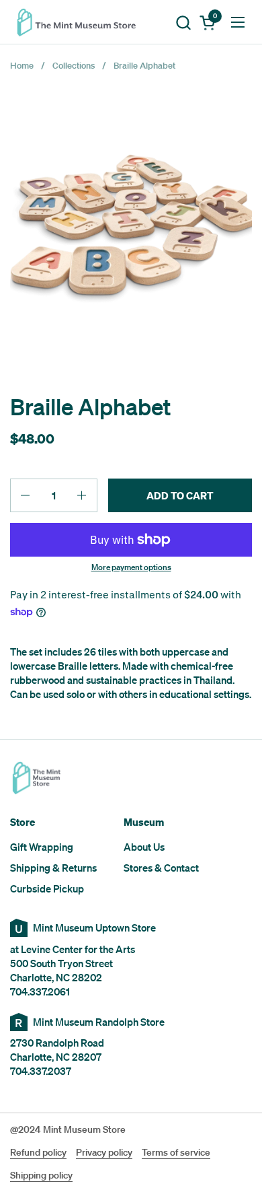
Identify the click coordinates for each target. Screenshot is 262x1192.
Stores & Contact (161, 867)
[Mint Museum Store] (80, 22)
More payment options (131, 567)
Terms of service (176, 1152)
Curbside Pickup (47, 888)
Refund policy (38, 1152)
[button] (183, 22)
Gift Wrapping (41, 846)
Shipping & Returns (53, 867)
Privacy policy (104, 1152)
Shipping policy (41, 1175)
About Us (144, 846)
